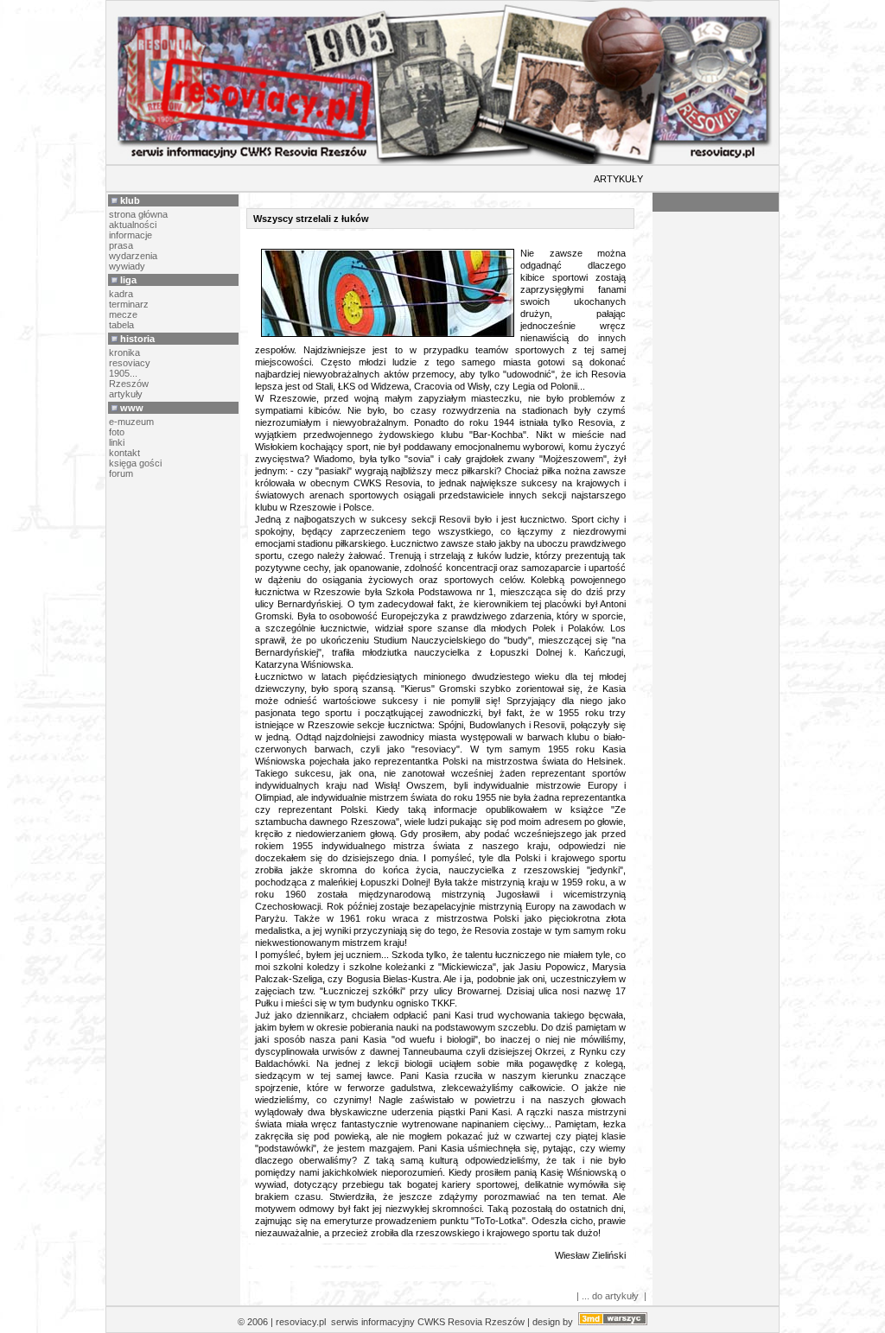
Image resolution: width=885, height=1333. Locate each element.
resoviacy (129, 363)
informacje (130, 235)
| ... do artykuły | (611, 1296)
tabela (121, 325)
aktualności (132, 224)
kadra (121, 294)
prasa (121, 245)
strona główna (138, 214)
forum (121, 473)
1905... (123, 373)
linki (116, 442)
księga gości (135, 463)
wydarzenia (133, 256)
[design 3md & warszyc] (612, 1322)
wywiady (127, 266)
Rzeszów (129, 383)
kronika (124, 352)
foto (116, 432)
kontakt (124, 453)
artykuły (126, 394)
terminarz (129, 304)
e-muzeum (131, 421)
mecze (123, 314)
